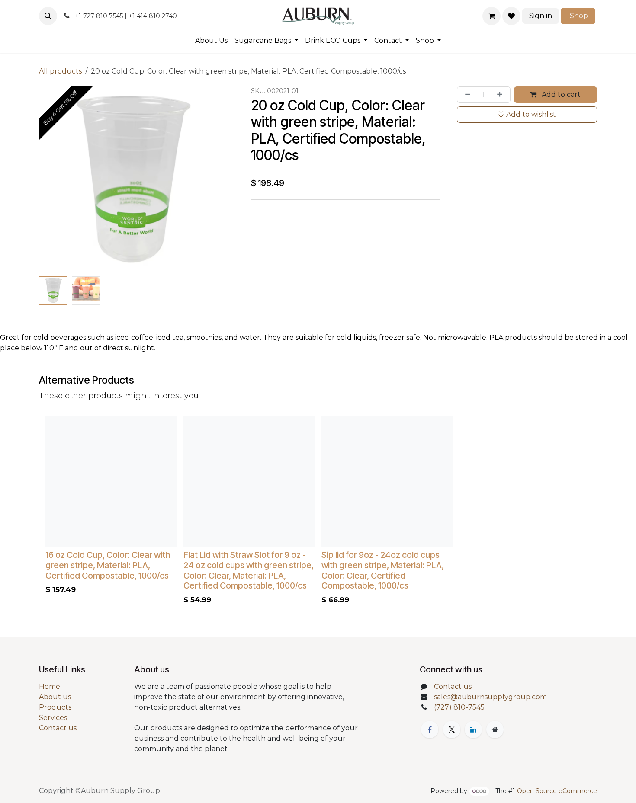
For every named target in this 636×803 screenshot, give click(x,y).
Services (53, 717)
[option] (318, 512)
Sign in (540, 16)
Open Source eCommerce (557, 791)
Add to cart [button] (560, 94)
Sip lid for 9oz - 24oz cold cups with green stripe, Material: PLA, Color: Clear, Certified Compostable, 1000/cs (382, 570)
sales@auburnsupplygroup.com (490, 697)
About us (55, 697)
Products (55, 707)
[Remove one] (466, 94)
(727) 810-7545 (459, 707)
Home (49, 686)
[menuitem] (211, 40)
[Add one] (501, 94)
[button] (48, 16)
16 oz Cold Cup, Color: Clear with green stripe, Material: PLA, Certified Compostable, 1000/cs (107, 565)
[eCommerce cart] (491, 16)
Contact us (58, 728)
